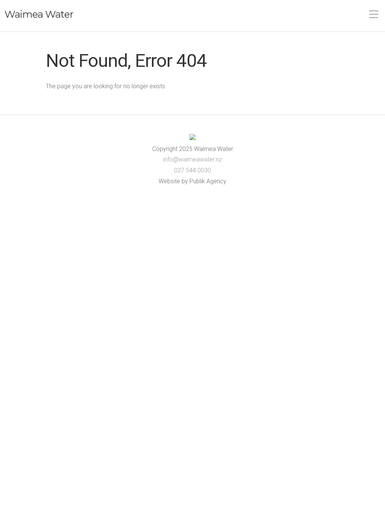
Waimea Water (39, 14)
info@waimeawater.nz (192, 159)
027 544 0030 (192, 170)
